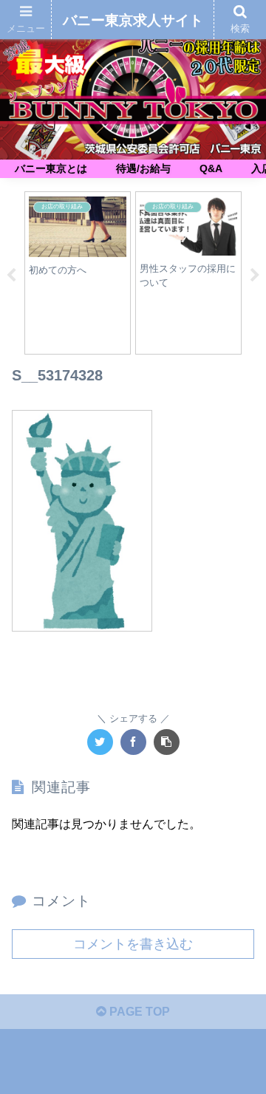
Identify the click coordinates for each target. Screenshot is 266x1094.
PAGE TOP (138, 1011)
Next (255, 275)
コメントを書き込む (133, 944)
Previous (11, 275)
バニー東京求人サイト (133, 20)
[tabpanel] (77, 273)
